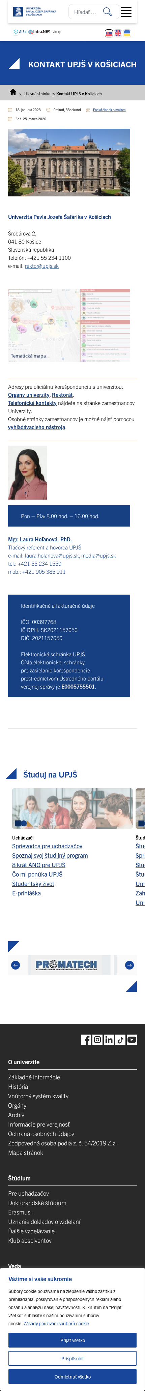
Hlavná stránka (37, 93)
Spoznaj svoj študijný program (50, 855)
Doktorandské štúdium (37, 1202)
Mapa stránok (25, 1152)
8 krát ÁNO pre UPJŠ (38, 864)
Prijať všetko (72, 1340)
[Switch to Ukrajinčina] (127, 33)
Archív (16, 1114)
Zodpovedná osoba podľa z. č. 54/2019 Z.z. (62, 1143)
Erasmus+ (21, 1212)
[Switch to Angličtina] (118, 33)
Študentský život (33, 883)
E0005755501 (78, 686)
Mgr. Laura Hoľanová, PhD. (40, 539)
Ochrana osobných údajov (41, 1133)
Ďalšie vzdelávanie (31, 1231)
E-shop (54, 31)
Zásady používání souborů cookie (56, 1323)
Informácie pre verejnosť (39, 1124)
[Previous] (15, 965)
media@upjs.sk (98, 555)
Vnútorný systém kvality (38, 1096)
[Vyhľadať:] (111, 11)
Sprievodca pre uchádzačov (47, 846)
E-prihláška (26, 893)
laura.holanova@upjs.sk (52, 555)
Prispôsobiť (72, 1358)
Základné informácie (34, 1077)
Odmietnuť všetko (73, 1376)
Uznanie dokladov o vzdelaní (44, 1221)
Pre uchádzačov (28, 1193)
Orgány (17, 1105)
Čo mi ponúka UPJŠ (37, 874)
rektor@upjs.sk (42, 265)
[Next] (129, 965)
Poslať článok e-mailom (109, 109)
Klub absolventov (30, 1240)
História (18, 1086)
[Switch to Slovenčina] (109, 33)
